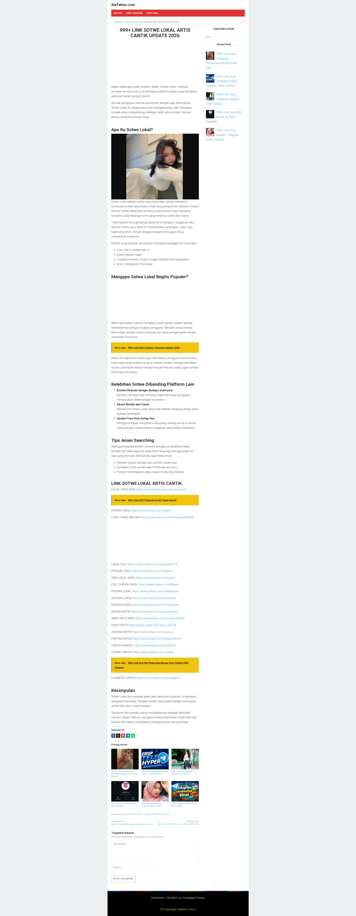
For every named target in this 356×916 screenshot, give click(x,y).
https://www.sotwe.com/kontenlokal (155, 604)
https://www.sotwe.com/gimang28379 (152, 564)
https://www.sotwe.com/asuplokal (154, 598)
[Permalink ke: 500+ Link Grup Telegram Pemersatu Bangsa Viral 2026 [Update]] (125, 759)
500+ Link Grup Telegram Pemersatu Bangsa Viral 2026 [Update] (124, 773)
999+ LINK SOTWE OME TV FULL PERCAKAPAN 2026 (178, 822)
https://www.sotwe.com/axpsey (152, 571)
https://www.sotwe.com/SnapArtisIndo (160, 618)
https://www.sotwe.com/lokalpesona (155, 591)
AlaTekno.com (123, 5)
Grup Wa (138, 814)
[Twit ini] (118, 736)
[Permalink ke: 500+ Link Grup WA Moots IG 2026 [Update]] (125, 791)
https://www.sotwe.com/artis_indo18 (152, 625)
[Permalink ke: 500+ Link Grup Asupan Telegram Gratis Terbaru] (155, 791)
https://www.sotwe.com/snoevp (152, 632)
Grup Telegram (128, 814)
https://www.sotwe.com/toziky (155, 577)
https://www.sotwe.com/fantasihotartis (157, 638)
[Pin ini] (123, 736)
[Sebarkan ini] (113, 736)
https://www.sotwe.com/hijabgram (158, 678)
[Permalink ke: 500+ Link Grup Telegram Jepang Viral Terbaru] (185, 759)
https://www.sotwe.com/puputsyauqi (154, 611)
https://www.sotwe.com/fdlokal (158, 584)
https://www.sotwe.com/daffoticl (155, 645)
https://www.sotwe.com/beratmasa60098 (166, 517)
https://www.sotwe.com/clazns (151, 510)
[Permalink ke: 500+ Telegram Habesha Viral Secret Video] (185, 791)
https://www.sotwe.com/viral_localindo (161, 489)
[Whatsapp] (133, 736)
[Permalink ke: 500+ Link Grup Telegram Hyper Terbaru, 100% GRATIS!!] (155, 759)
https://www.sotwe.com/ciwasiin (153, 652)
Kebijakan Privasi (194, 897)
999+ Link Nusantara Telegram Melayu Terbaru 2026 (132, 822)
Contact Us (174, 897)
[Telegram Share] (128, 736)
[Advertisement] (155, 63)
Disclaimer (158, 897)
